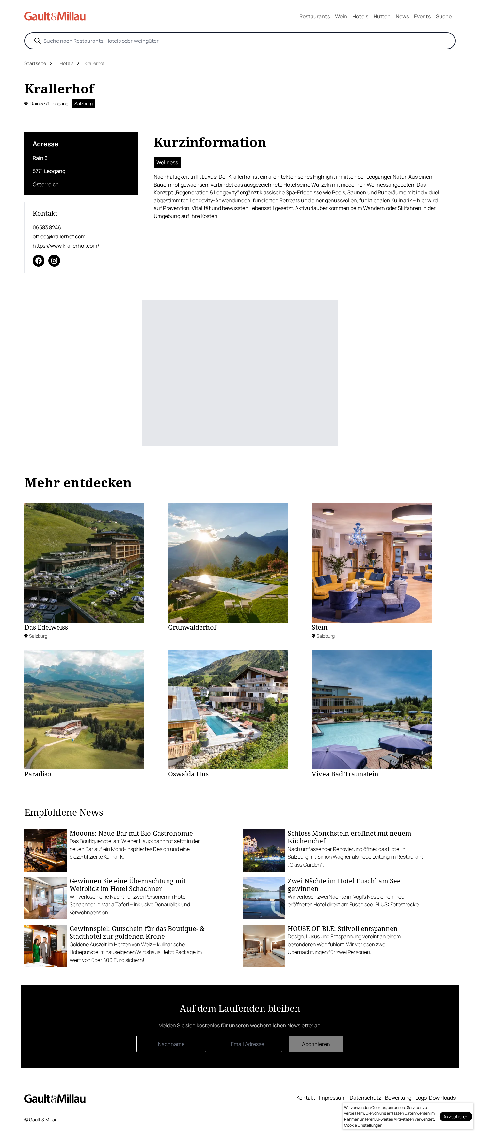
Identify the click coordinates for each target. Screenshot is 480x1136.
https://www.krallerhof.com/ (66, 245)
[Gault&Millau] (55, 1098)
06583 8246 (47, 227)
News (402, 16)
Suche (444, 16)
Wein (341, 16)
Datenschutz (365, 1097)
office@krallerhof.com (59, 236)
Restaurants (314, 16)
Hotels (360, 16)
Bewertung (398, 1097)
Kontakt (305, 1097)
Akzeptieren (455, 1116)
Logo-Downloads (435, 1097)
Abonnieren (316, 1043)
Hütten (382, 16)
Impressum (332, 1097)
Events (422, 16)
